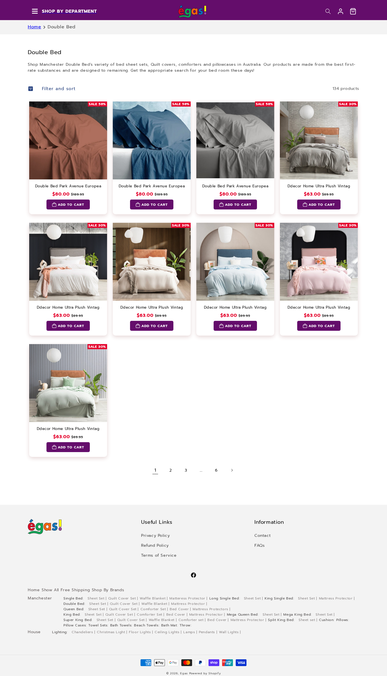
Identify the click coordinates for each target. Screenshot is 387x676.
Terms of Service (159, 555)
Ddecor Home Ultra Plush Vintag (319, 186)
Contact (262, 536)
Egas (184, 673)
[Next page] (232, 470)
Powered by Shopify (205, 673)
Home (34, 27)
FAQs (259, 545)
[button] (328, 11)
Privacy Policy (155, 536)
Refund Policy (155, 545)
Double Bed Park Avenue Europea (68, 186)
